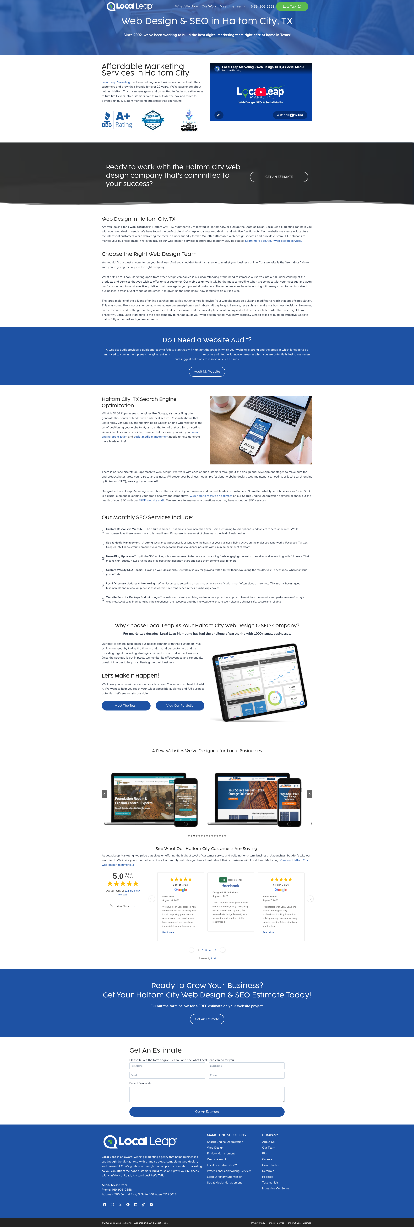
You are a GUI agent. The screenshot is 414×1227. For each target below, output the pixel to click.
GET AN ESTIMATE (279, 176)
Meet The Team (126, 705)
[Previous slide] (104, 794)
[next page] (310, 899)
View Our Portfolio (180, 705)
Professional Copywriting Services (229, 1171)
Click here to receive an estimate (211, 496)
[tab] (189, 836)
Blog (265, 1153)
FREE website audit (152, 500)
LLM (213, 958)
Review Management (221, 1153)
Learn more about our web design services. (273, 241)
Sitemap (307, 1222)
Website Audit (216, 1159)
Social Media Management (224, 1182)
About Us (268, 1142)
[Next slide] (309, 794)
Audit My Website (207, 371)
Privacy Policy (258, 1222)
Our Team (268, 1148)
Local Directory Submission (224, 1177)
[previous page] (152, 899)
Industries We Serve (275, 1188)
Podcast (267, 1177)
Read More (168, 932)
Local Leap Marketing (116, 82)
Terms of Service (275, 1222)
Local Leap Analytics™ (222, 1165)
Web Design (215, 1148)
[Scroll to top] (405, 1215)
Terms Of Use (293, 1222)
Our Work (209, 6)
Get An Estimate (207, 1019)
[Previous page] (191, 949)
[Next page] (222, 949)
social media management (151, 437)
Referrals (268, 1171)
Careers (267, 1159)
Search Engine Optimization (225, 1142)
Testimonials (270, 1182)
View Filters (123, 906)
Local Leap (109, 1157)
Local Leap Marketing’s (186, 354)
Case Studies (270, 1165)
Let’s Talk (157, 1175)
